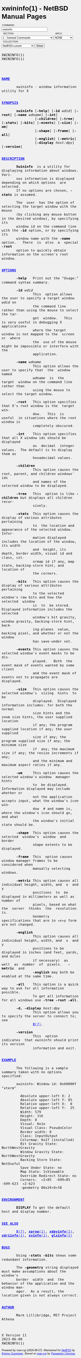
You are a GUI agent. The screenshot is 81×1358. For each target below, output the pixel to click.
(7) (37, 1024)
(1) (37, 1231)
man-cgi (42, 1353)
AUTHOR (8, 1307)
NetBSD (66, 1350)
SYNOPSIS (10, 103)
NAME (6, 79)
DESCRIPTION (13, 159)
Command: (9, 25)
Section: (9, 33)
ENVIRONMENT (13, 1200)
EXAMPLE (9, 1060)
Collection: (10, 41)
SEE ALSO (10, 1224)
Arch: (60, 33)
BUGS (6, 1247)
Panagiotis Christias (63, 1353)
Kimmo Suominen (12, 1353)
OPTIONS (9, 270)
